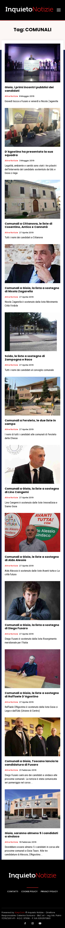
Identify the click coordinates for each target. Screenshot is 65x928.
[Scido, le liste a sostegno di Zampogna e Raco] (32, 331)
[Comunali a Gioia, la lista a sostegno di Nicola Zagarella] (32, 263)
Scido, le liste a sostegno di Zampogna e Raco (25, 357)
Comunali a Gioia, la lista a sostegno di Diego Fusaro (32, 626)
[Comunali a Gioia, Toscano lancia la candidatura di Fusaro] (32, 736)
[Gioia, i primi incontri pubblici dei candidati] (32, 63)
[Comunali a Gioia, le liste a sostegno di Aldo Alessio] (32, 532)
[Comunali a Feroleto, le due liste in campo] (32, 396)
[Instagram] (32, 924)
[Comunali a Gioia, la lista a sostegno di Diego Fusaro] (32, 600)
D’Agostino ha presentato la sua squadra (29, 153)
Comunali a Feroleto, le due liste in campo (30, 422)
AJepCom (20, 912)
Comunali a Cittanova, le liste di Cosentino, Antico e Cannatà (28, 225)
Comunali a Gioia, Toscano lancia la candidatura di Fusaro (31, 763)
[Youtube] (40, 924)
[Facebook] (25, 924)
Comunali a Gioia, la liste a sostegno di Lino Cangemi (32, 490)
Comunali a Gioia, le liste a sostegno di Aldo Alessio (32, 558)
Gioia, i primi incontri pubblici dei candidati (29, 89)
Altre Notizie (11, 96)
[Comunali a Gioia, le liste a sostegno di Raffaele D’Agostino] (32, 668)
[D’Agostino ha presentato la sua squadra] (32, 127)
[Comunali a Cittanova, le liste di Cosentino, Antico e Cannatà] (32, 199)
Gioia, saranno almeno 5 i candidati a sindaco (31, 835)
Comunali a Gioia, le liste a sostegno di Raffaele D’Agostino (32, 694)
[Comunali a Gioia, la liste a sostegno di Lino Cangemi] (32, 464)
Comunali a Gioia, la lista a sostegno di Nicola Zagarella (32, 289)
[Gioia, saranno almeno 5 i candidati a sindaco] (32, 808)
